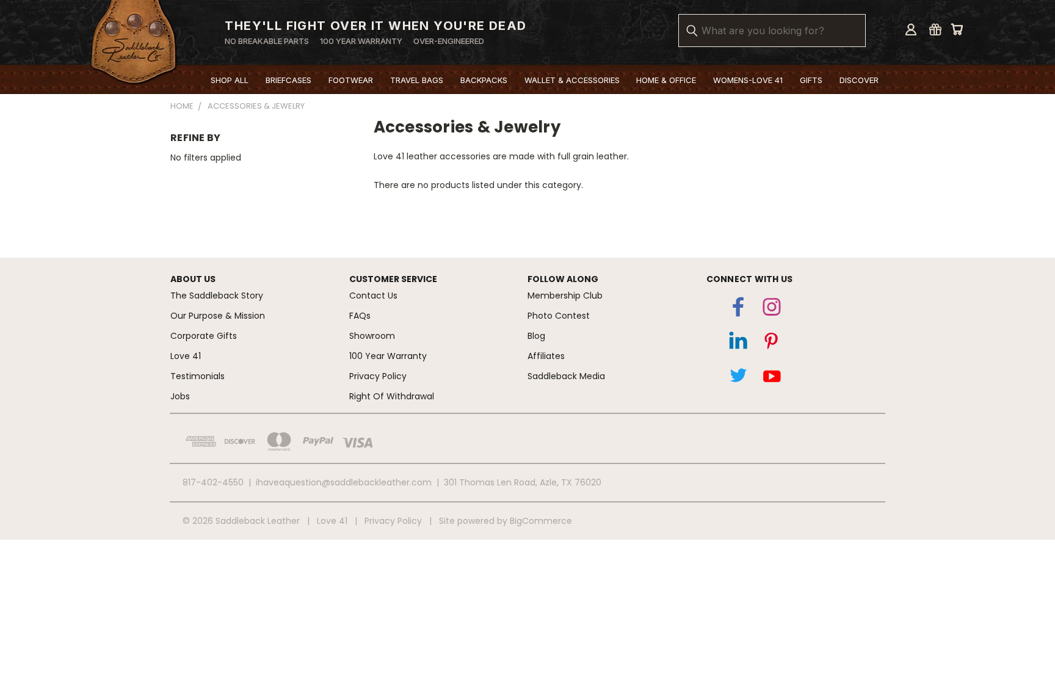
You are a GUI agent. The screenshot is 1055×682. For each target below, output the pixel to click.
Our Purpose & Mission (217, 316)
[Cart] (957, 29)
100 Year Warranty (388, 356)
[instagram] (772, 309)
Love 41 (185, 356)
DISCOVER (859, 80)
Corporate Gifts (203, 336)
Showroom (372, 336)
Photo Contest (559, 316)
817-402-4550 (213, 482)
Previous (1027, 618)
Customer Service (393, 279)
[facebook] (738, 309)
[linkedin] (738, 344)
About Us (193, 279)
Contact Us (373, 295)
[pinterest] (772, 344)
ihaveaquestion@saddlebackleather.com (344, 482)
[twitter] (738, 378)
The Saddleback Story (216, 295)
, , (522, 482)
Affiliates (546, 356)
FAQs (360, 316)
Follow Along (563, 279)
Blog (536, 336)
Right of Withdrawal (391, 396)
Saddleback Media (566, 376)
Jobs (180, 396)
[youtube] (772, 378)
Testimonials (197, 376)
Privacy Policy (378, 376)
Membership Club (565, 295)
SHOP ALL (229, 80)
